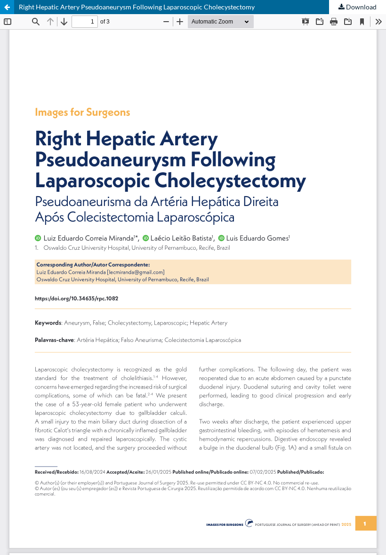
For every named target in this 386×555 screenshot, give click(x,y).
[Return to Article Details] (7, 7)
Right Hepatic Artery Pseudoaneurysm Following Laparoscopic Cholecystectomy (137, 7)
